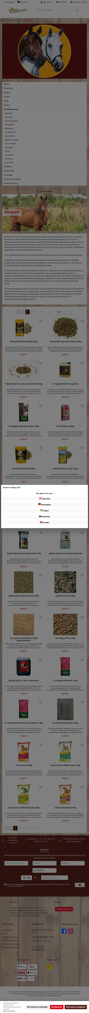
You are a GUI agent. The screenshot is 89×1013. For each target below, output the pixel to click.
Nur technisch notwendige (37, 1007)
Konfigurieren (56, 1007)
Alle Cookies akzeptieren (76, 1007)
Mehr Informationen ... (9, 1011)
